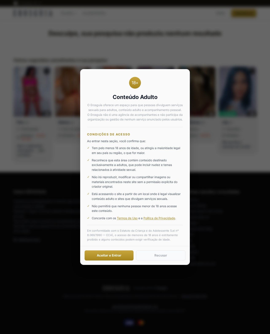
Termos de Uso (127, 218)
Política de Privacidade (159, 218)
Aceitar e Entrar (109, 255)
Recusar (160, 255)
